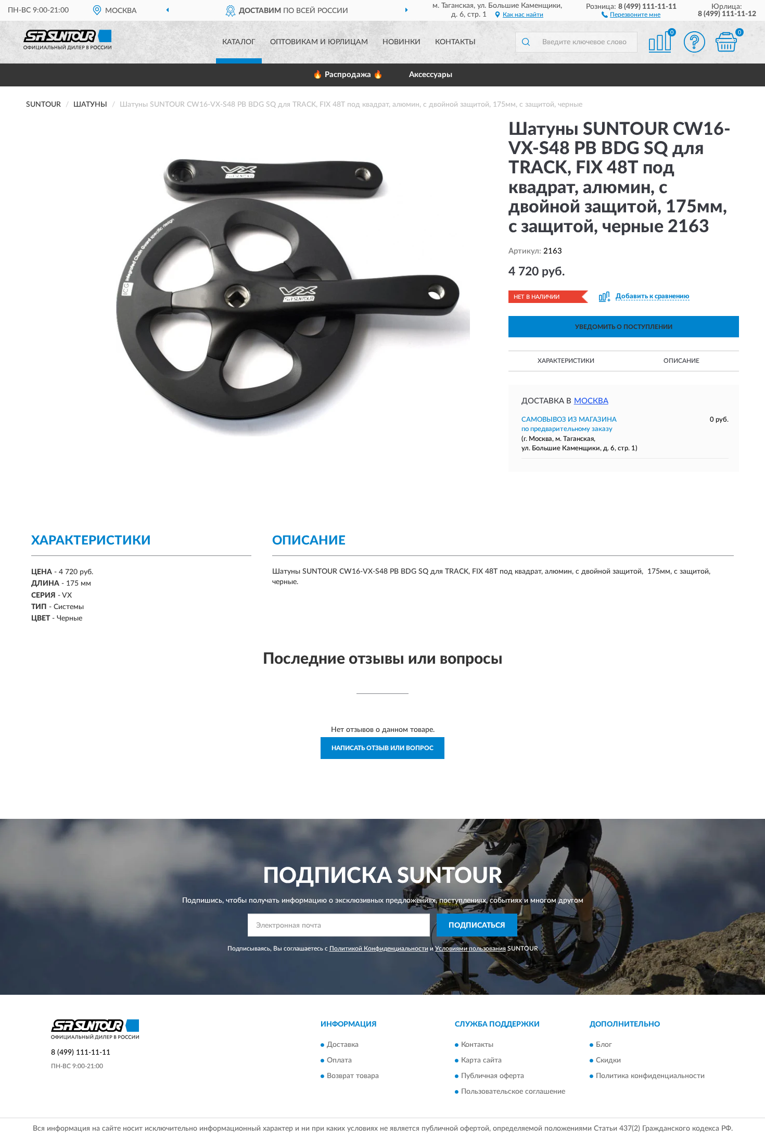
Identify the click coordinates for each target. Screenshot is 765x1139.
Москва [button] (591, 401)
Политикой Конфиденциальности (378, 948)
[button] (631, 14)
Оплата (339, 1060)
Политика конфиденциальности (650, 1076)
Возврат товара (353, 1076)
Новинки (401, 42)
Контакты (455, 42)
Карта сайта (481, 1060)
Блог (604, 1044)
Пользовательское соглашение (513, 1091)
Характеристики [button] (566, 361)
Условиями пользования (470, 948)
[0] (726, 42)
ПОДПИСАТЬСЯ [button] (477, 925)
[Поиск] (525, 42)
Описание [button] (681, 361)
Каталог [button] (239, 42)
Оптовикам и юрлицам (319, 42)
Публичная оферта (492, 1076)
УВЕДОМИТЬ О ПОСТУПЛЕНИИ (623, 327)
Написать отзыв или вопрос (383, 748)
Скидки (608, 1060)
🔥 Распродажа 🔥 (348, 75)
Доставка (343, 1044)
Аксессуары (430, 75)
